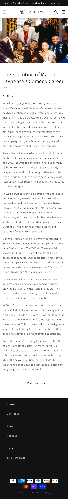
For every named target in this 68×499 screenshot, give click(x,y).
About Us (12, 435)
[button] (4, 12)
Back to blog (36, 383)
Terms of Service (16, 457)
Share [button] (10, 96)
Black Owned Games (29, 493)
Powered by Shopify (44, 493)
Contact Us (13, 413)
